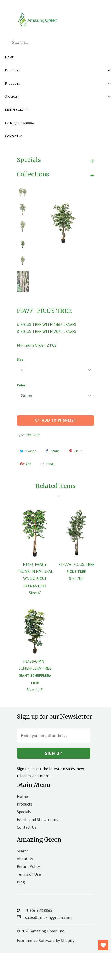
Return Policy (28, 866)
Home (22, 796)
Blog (21, 882)
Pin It (78, 451)
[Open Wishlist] (103, 945)
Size (20, 359)
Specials (24, 812)
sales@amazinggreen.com (46, 917)
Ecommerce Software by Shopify (45, 940)
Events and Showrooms (37, 819)
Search (23, 851)
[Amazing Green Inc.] (37, 19)
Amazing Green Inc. (47, 931)
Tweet (31, 451)
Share (55, 451)
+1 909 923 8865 (36, 910)
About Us (25, 859)
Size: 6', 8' (33, 435)
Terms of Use (29, 874)
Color (21, 385)
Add (28, 464)
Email (50, 464)
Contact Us (26, 827)
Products (24, 804)
